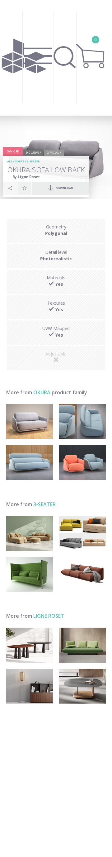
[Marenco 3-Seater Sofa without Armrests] (82, 574)
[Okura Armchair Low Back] (82, 462)
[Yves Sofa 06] (29, 533)
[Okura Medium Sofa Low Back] (29, 421)
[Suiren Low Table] (82, 686)
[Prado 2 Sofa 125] (82, 645)
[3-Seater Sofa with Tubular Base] (29, 574)
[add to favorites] (24, 188)
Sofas (19, 162)
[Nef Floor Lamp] (29, 686)
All (10, 162)
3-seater (33, 162)
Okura (41, 392)
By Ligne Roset (26, 176)
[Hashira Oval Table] (29, 645)
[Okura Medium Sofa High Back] (82, 421)
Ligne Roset (48, 615)
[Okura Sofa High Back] (29, 462)
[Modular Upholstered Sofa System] (82, 533)
